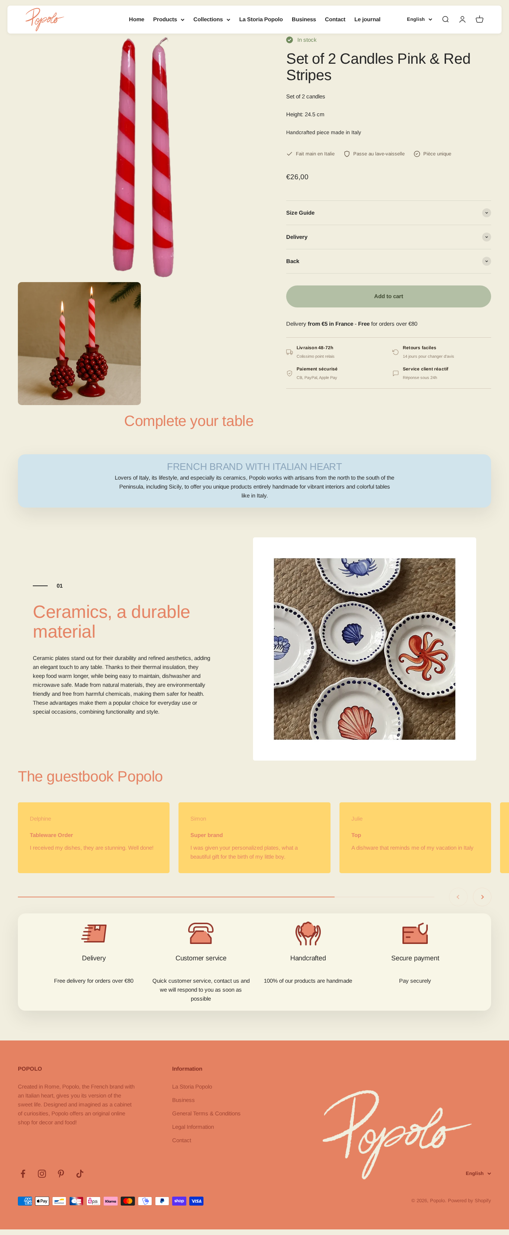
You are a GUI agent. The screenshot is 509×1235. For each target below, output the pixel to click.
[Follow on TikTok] (80, 1174)
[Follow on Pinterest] (61, 1174)
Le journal (367, 19)
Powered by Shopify (469, 1200)
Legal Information (193, 1127)
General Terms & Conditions (206, 1113)
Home (136, 19)
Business (304, 19)
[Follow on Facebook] (23, 1174)
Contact (335, 19)
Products (165, 19)
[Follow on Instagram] (42, 1174)
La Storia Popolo (261, 19)
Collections (208, 19)
